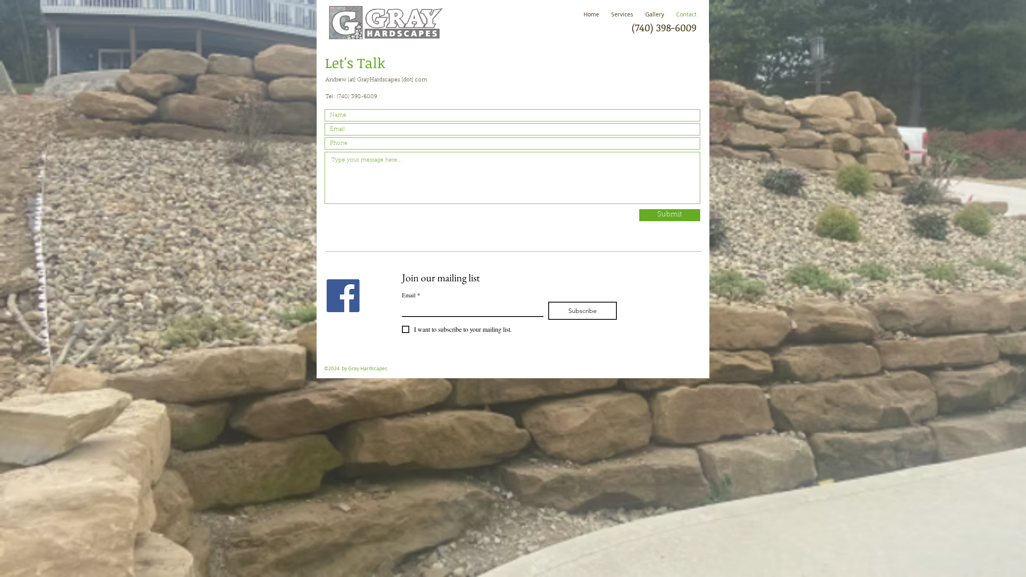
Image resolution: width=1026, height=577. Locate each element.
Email (411, 295)
